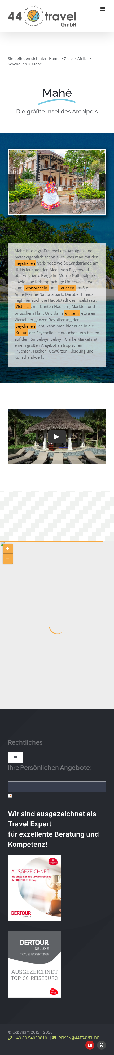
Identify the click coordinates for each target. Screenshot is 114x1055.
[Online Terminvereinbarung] (101, 1045)
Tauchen (66, 287)
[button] (11, 182)
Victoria (22, 306)
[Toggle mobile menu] (103, 9)
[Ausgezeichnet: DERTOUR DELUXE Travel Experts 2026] (34, 964)
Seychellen (25, 263)
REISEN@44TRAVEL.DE (77, 1037)
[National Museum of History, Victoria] (57, 181)
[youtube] (89, 1045)
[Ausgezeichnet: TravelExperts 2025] (34, 888)
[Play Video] (57, 436)
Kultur (21, 332)
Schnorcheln (36, 287)
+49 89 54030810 (29, 1037)
